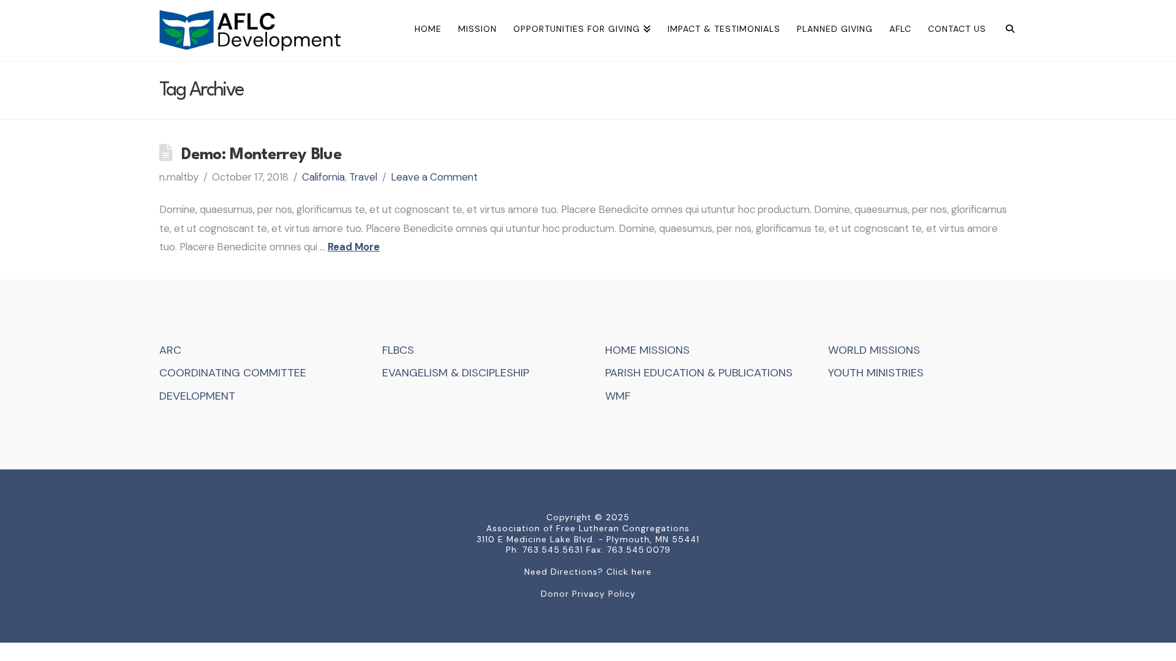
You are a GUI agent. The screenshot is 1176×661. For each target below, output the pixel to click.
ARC (170, 350)
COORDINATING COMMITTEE (232, 372)
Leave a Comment (434, 177)
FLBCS (398, 350)
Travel (363, 177)
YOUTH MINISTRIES (876, 372)
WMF (617, 396)
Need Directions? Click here (588, 571)
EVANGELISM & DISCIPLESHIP (455, 372)
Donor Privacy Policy (588, 593)
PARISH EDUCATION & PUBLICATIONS (699, 372)
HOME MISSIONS (647, 350)
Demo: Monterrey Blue (261, 155)
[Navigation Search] (1005, 30)
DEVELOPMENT (197, 396)
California (323, 177)
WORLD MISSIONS (874, 350)
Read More (354, 246)
